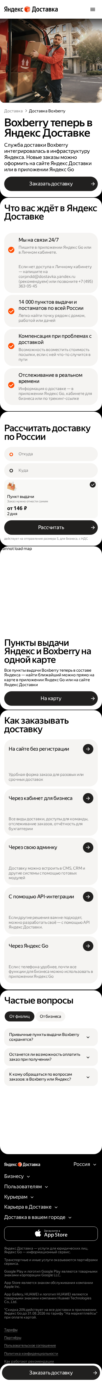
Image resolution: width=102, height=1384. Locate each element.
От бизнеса (50, 1016)
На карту (51, 698)
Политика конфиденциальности (31, 1354)
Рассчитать (51, 527)
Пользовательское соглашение (30, 1346)
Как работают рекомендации (29, 1362)
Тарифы (11, 1330)
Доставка (13, 111)
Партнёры (12, 1338)
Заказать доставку (51, 184)
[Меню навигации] (93, 9)
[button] (51, 1037)
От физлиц (19, 1016)
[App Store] (51, 1234)
